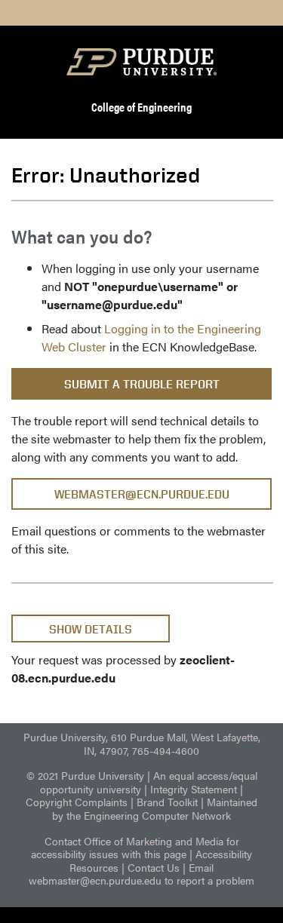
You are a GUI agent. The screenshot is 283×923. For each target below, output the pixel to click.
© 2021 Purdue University (85, 775)
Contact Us (154, 867)
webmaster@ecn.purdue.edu (141, 494)
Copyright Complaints (77, 801)
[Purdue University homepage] (141, 61)
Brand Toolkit (167, 801)
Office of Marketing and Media (153, 840)
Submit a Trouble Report (142, 384)
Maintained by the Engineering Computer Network (154, 808)
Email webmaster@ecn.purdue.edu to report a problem (141, 874)
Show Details (90, 629)
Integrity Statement (193, 788)
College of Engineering (141, 106)
